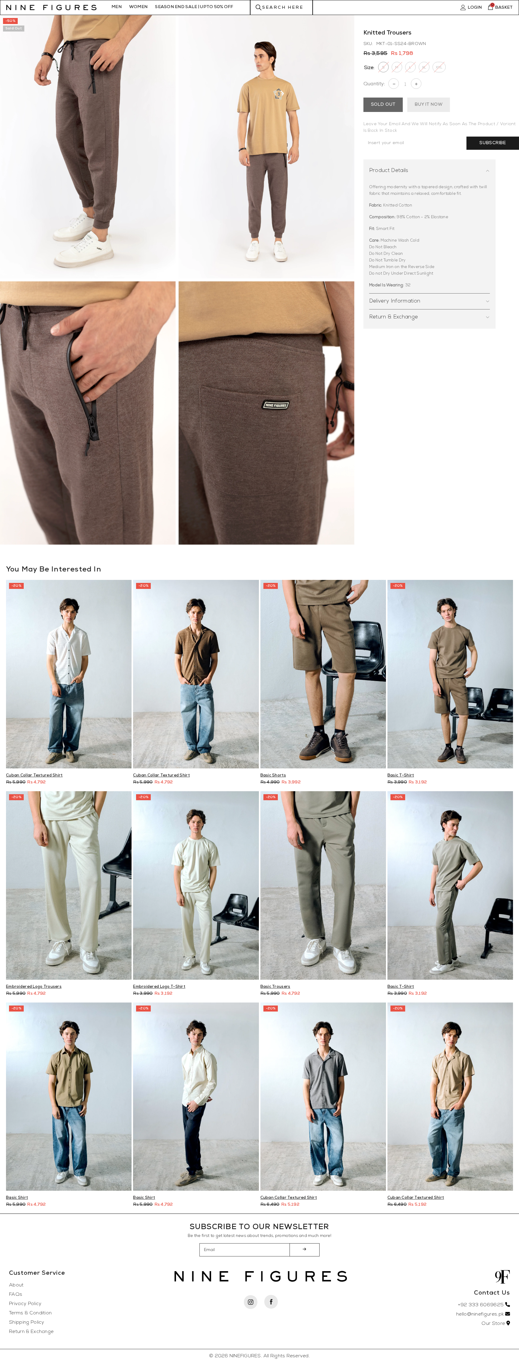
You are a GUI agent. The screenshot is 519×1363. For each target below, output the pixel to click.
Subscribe (492, 143)
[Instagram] (250, 1302)
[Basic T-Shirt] (450, 674)
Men (116, 7)
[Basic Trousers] (323, 885)
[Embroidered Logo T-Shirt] (196, 885)
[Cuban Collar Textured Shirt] (69, 674)
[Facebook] (271, 1302)
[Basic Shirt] (69, 1097)
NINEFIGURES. (245, 1356)
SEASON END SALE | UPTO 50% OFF (194, 7)
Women (138, 7)
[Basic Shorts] (323, 674)
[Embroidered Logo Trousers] (69, 885)
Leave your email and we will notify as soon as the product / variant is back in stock (439, 127)
